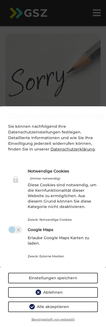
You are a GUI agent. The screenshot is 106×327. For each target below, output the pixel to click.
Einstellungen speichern (53, 277)
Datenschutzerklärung (73, 149)
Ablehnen (53, 292)
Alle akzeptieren (53, 306)
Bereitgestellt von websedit (53, 319)
